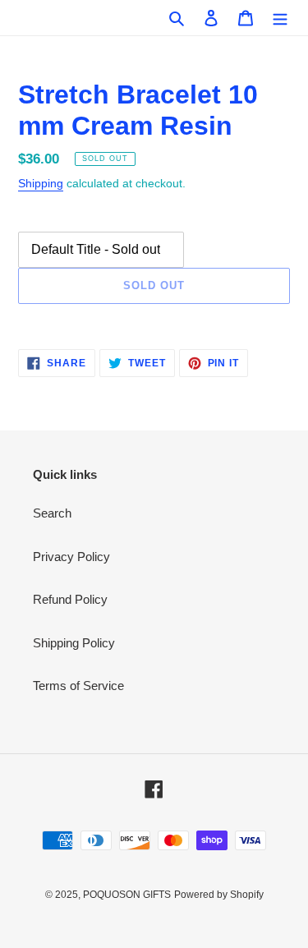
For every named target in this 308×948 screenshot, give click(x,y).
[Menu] (280, 17)
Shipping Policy (74, 643)
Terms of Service (78, 686)
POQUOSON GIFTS (127, 894)
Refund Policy (70, 599)
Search (52, 513)
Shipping (40, 183)
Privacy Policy (71, 557)
